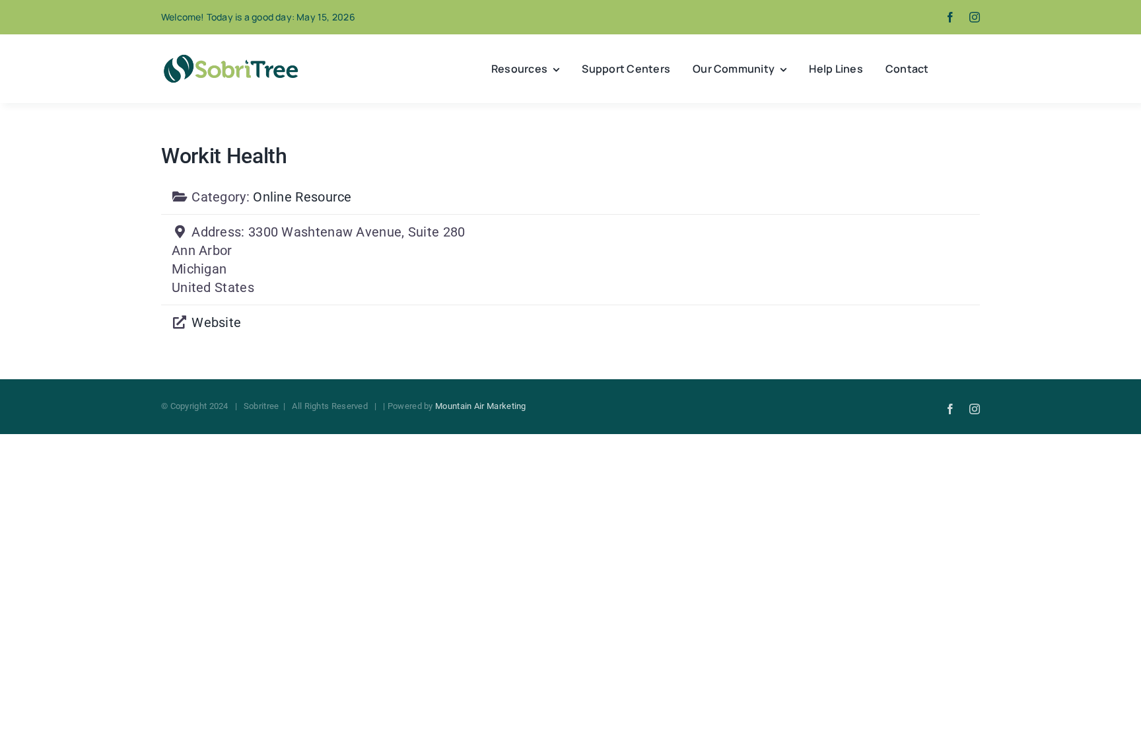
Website (216, 322)
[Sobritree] (230, 58)
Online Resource (302, 197)
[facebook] (950, 17)
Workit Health (224, 155)
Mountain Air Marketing (480, 406)
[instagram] (974, 17)
